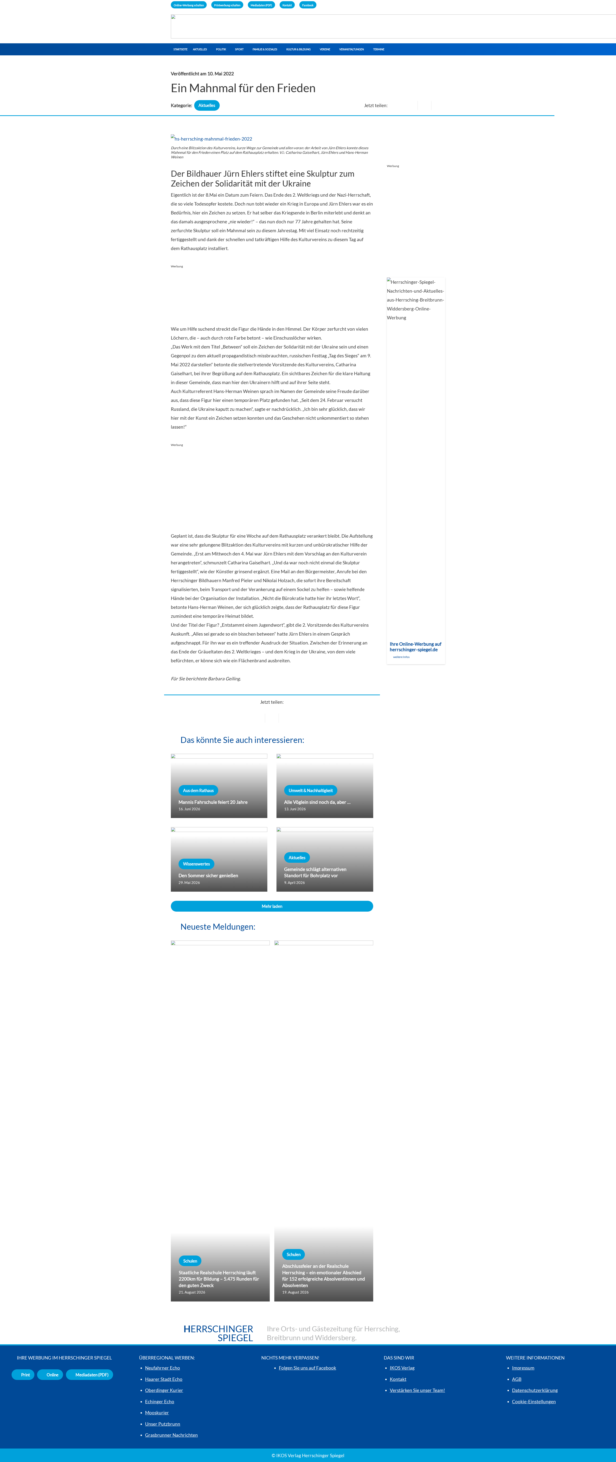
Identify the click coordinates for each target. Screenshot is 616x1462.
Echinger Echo (159, 1401)
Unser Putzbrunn (162, 1424)
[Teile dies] (424, 105)
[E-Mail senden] (411, 105)
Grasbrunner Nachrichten (171, 1435)
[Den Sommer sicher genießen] (219, 859)
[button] (209, 49)
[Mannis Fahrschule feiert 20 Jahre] (219, 786)
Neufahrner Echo (162, 1368)
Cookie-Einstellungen (534, 1401)
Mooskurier (157, 1412)
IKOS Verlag (402, 1368)
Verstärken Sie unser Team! (417, 1390)
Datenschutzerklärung (535, 1390)
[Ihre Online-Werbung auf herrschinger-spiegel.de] (416, 470)
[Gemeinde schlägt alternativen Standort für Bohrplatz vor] (324, 859)
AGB (516, 1379)
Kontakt (398, 1379)
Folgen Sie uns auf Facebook (307, 1368)
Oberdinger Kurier (164, 1390)
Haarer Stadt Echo (163, 1379)
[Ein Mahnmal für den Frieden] (211, 139)
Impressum (523, 1368)
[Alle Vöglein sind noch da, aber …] (324, 786)
